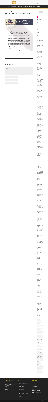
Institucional (13, 6)
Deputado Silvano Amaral (39, 337)
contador (38, 335)
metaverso (38, 351)
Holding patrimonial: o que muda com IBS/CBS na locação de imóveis (10, 385)
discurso (38, 339)
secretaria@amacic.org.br (38, 392)
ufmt (41, 372)
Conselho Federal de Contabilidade (39, 332)
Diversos (38, 26)
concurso (38, 329)
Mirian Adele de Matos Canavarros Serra (39, 60)
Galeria (34, 6)
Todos (37, 36)
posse (38, 364)
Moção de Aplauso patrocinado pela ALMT (39, 353)
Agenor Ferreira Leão (40, 195)
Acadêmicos (38, 20)
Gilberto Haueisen (39, 185)
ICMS (39, 348)
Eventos (38, 28)
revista (41, 369)
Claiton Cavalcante (39, 328)
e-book (41, 339)
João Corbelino (40, 50)
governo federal (39, 346)
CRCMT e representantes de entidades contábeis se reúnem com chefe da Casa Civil (40, 173)
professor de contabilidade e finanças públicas (39, 367)
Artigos (38, 23)
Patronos (38, 35)
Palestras (38, 33)
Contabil (38, 191)
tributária (38, 372)
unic (37, 374)
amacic (38, 322)
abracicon (38, 319)
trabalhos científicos (39, 371)
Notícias (30, 6)
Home (9, 6)
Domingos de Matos (40, 242)
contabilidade (38, 333)
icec (37, 348)
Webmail (38, 6)
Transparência (25, 6)
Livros (37, 30)
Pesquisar (41, 12)
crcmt (41, 335)
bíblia (41, 325)
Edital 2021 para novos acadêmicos (40, 189)
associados (38, 325)
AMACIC (38, 22)
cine (37, 326)
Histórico (20, 6)
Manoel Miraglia (39, 52)
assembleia (38, 323)
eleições (38, 340)
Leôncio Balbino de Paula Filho (40, 296)
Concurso (38, 25)
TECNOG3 (25, 400)
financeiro (41, 343)
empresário (38, 342)
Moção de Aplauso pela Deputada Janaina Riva (39, 357)
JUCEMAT (38, 349)
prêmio (38, 369)
